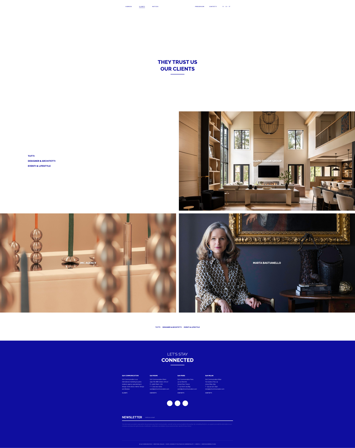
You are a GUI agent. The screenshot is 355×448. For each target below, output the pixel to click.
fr (223, 6)
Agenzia (128, 6)
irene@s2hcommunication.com (214, 389)
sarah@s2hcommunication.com (159, 389)
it (229, 6)
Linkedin (170, 403)
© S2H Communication (145, 444)
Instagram (185, 403)
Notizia (155, 6)
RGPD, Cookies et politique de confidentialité (179, 444)
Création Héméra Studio (209, 444)
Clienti (142, 6)
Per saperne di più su (267, 161)
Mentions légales (159, 444)
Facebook (177, 403)
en (226, 6)
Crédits (197, 444)
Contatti (213, 6)
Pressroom (199, 6)
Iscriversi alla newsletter (177, 421)
